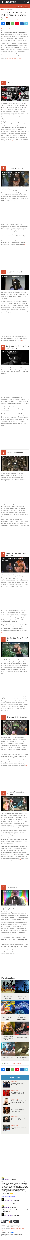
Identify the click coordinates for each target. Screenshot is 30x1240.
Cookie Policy (4, 1230)
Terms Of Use (14, 1228)
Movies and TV (5, 9)
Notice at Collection (5, 1236)
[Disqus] (15, 1196)
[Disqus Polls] (15, 1155)
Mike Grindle (6, 18)
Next (26, 6)
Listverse (3, 1225)
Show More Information (24, 2)
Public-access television (8, 29)
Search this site (28, 2)
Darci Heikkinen (16, 20)
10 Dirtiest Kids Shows (14, 58)
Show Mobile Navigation (2, 2)
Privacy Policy (22, 1228)
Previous (19, 6)
